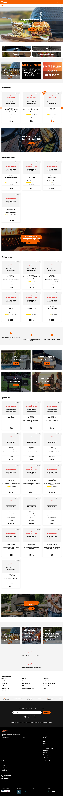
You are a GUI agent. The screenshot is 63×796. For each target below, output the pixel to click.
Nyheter (44, 754)
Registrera (46, 712)
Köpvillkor (3, 759)
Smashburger (45, 750)
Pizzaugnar (16, 54)
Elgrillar (3, 685)
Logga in (44, 743)
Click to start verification (32, 717)
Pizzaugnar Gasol (47, 685)
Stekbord (16, 48)
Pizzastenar (4, 690)
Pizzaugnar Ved (5, 688)
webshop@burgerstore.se (27, 737)
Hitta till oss (45, 747)
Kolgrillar (24, 678)
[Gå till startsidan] (4, 2)
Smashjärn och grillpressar (28, 688)
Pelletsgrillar (4, 683)
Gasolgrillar (4, 678)
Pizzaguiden (45, 752)
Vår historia (45, 745)
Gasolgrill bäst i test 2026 (48, 748)
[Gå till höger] (62, 108)
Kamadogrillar (46, 678)
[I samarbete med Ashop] (52, 791)
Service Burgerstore (5, 760)
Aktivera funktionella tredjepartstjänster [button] (31, 655)
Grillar (46, 48)
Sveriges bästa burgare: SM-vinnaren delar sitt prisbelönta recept (51, 756)
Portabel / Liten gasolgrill (49, 683)
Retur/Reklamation (47, 760)
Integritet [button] (45, 759)
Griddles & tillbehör (47, 681)
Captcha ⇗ (36, 717)
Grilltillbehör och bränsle (47, 54)
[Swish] (8, 791)
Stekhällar (3, 681)
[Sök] (2, 5)
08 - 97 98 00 (25, 736)
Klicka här (31, 29)
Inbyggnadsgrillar (26, 683)
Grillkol (23, 685)
